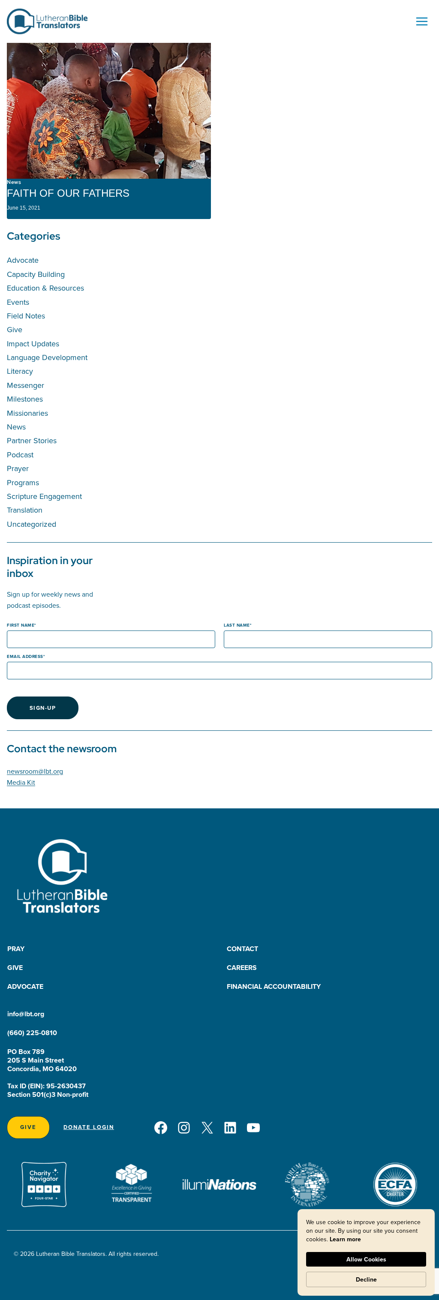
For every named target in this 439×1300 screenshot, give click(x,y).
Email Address (25, 656)
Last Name (237, 625)
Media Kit (21, 782)
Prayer (18, 468)
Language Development (47, 357)
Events (18, 302)
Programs (23, 482)
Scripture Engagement (44, 496)
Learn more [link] (345, 1239)
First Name (20, 625)
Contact (242, 949)
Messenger (25, 385)
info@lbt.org (25, 1014)
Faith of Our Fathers (68, 193)
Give (14, 329)
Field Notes (26, 315)
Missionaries (27, 413)
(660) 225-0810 (32, 1033)
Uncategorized (31, 524)
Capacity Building (36, 274)
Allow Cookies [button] (366, 1259)
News (14, 182)
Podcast (20, 454)
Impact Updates (33, 343)
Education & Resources (45, 287)
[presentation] (109, 111)
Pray (15, 949)
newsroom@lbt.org (35, 771)
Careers (242, 968)
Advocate (23, 260)
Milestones (25, 398)
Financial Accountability (274, 986)
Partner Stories (32, 440)
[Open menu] (421, 21)
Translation (24, 509)
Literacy (20, 371)
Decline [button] (366, 1279)
